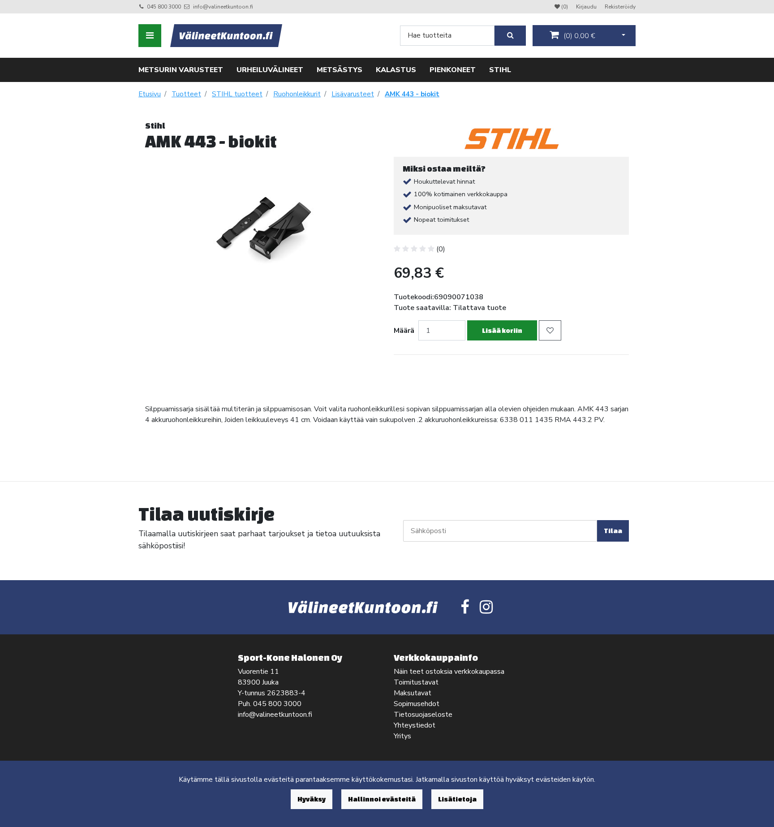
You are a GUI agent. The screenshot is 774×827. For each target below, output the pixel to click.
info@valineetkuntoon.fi (223, 6)
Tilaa (613, 530)
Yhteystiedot (414, 725)
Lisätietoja (457, 799)
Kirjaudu (587, 6)
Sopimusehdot (416, 704)
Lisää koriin (502, 330)
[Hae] (510, 36)
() (578, 36)
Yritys (402, 736)
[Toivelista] (550, 330)
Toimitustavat (416, 682)
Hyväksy (311, 799)
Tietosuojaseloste (423, 714)
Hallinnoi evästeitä (382, 799)
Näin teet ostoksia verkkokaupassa (449, 671)
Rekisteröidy (620, 6)
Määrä (404, 331)
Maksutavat (412, 693)
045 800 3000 (164, 6)
